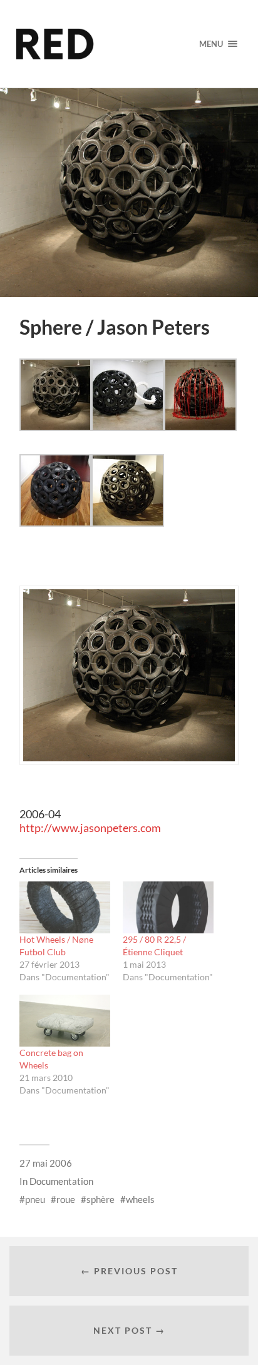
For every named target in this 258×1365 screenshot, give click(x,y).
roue (65, 1199)
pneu (35, 1199)
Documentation (61, 1181)
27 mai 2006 (45, 1163)
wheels (140, 1199)
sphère (100, 1199)
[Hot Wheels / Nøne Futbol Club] (64, 907)
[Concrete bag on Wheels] (64, 1021)
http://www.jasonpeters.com (90, 828)
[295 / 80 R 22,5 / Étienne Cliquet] (168, 907)
